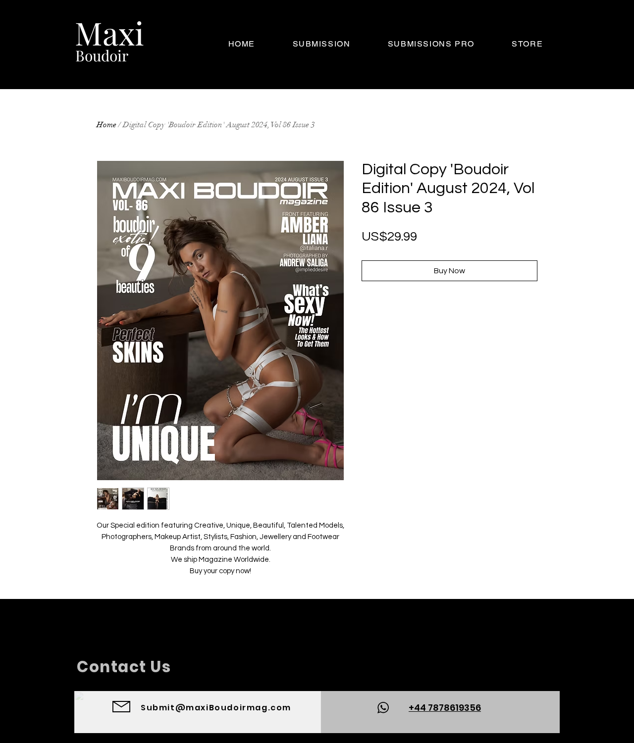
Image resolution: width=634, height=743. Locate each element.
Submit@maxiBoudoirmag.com (216, 707)
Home (106, 125)
